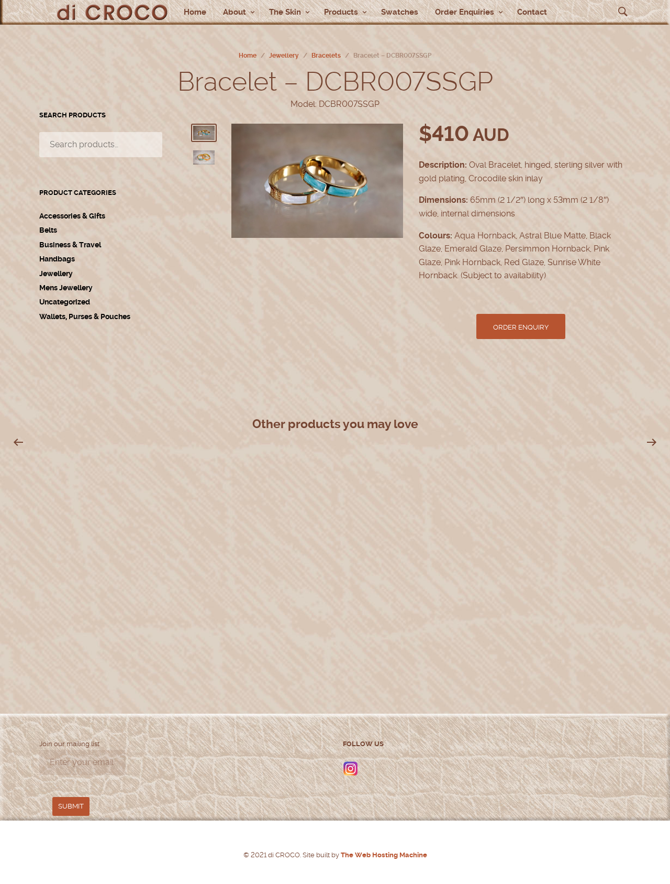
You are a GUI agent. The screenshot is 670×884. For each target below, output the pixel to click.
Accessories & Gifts (72, 216)
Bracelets (326, 55)
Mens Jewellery (66, 287)
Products (341, 12)
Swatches (399, 12)
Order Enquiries (464, 12)
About (234, 12)
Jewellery (284, 55)
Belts (48, 230)
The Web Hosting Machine (383, 855)
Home (195, 12)
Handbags (57, 259)
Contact (532, 12)
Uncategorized (64, 302)
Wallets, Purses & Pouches (84, 316)
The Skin (285, 12)
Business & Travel (70, 245)
